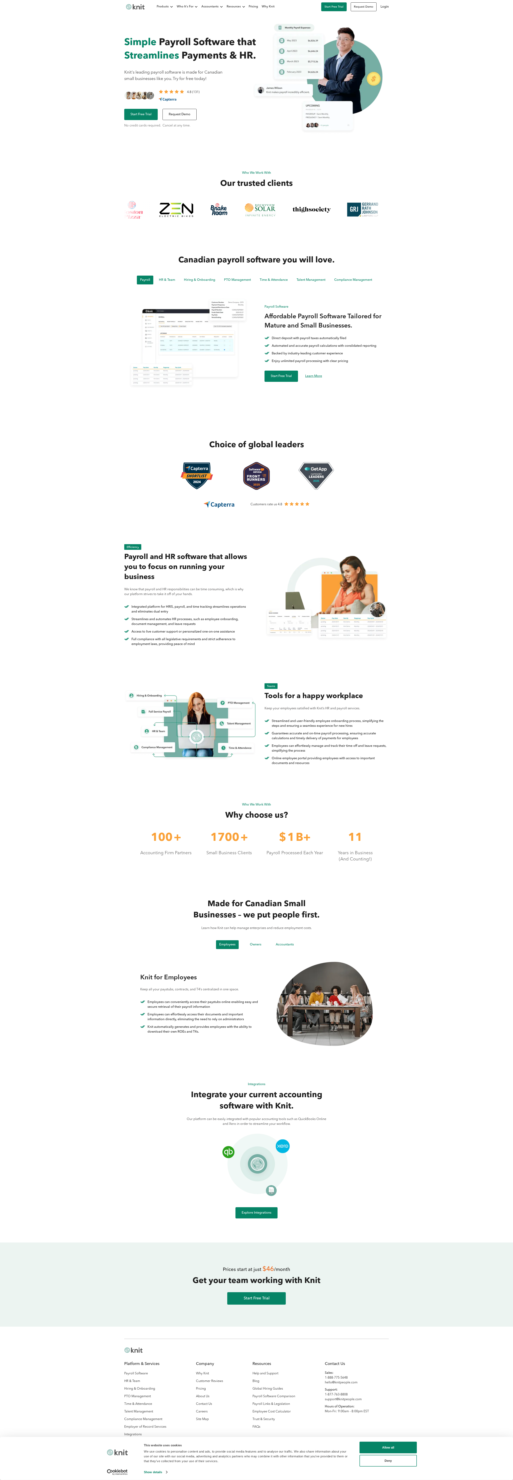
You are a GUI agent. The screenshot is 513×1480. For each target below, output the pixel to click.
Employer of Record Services (145, 1426)
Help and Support (265, 1373)
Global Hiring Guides (267, 1388)
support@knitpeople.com (343, 1399)
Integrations (133, 1434)
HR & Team (132, 1381)
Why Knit (268, 6)
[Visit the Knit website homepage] (135, 7)
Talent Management (138, 1411)
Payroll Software (136, 1373)
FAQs (256, 1426)
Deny (388, 1460)
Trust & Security (263, 1419)
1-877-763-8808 (336, 1394)
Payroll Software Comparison (273, 1396)
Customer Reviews (209, 1381)
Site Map (202, 1419)
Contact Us (204, 1404)
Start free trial (333, 6)
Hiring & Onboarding (139, 1388)
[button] (163, 7)
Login (385, 6)
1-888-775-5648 (336, 1377)
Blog (255, 1381)
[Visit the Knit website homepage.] (133, 1350)
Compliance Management (143, 1419)
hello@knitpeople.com (341, 1382)
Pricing (253, 6)
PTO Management (137, 1396)
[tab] (227, 944)
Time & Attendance (138, 1404)
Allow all (388, 1447)
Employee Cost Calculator (271, 1411)
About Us (202, 1396)
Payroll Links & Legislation (271, 1404)
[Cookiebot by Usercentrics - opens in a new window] (117, 1472)
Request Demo (363, 6)
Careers (202, 1411)
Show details (153, 1472)
